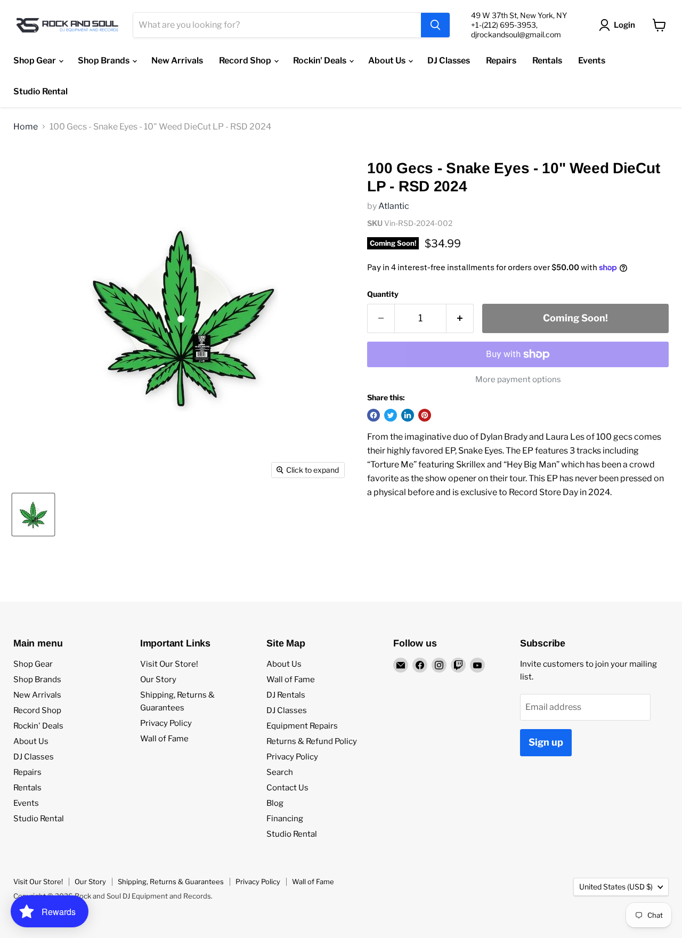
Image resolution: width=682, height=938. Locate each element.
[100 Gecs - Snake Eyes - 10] (33, 515)
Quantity (383, 294)
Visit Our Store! (169, 664)
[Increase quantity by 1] (460, 318)
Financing (284, 818)
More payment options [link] (518, 379)
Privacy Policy (166, 723)
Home (25, 127)
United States (616, 886)
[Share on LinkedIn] (407, 415)
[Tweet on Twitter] (390, 415)
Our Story (158, 679)
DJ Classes (448, 60)
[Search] (435, 25)
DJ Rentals (285, 695)
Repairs (501, 60)
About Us (387, 60)
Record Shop (246, 60)
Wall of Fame (164, 738)
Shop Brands (104, 60)
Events (591, 60)
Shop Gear (35, 60)
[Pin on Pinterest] (424, 415)
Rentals (547, 60)
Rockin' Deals (320, 60)
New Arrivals (177, 60)
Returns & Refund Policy (311, 741)
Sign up (546, 742)
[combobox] (277, 25)
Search (279, 772)
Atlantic (393, 206)
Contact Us (287, 788)
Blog (274, 803)
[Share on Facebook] (373, 415)
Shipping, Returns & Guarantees (171, 881)
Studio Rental (40, 91)
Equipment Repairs (302, 726)
